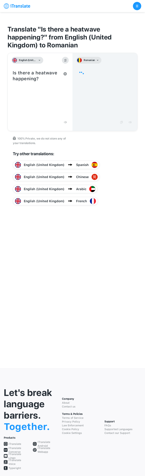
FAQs (107, 425)
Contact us (69, 406)
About (65, 402)
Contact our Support (117, 432)
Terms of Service (72, 417)
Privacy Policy (71, 421)
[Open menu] (137, 6)
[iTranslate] (17, 6)
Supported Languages (118, 429)
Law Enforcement (73, 425)
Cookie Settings (72, 432)
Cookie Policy (70, 429)
